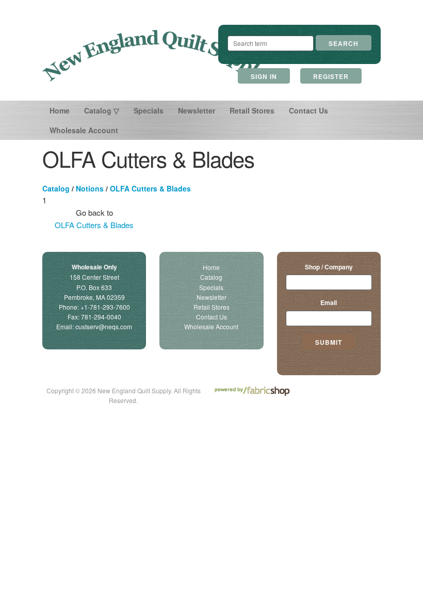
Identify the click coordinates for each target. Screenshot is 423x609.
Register (331, 76)
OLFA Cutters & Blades (150, 188)
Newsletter (196, 110)
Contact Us (308, 110)
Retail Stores (252, 110)
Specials (149, 110)
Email (328, 302)
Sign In (264, 76)
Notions (90, 188)
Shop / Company (329, 266)
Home (60, 110)
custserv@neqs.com (103, 326)
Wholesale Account (84, 130)
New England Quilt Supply (154, 56)
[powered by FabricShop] (252, 391)
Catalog (56, 188)
